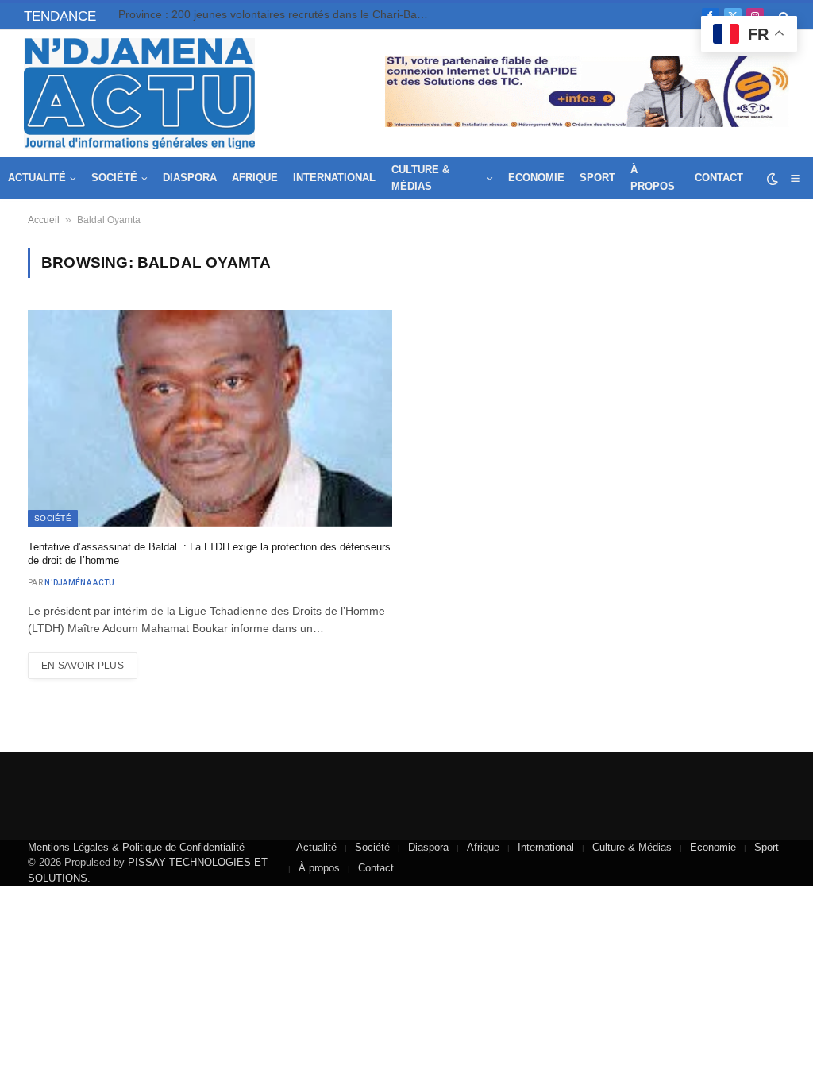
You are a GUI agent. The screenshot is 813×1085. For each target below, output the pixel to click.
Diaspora (190, 177)
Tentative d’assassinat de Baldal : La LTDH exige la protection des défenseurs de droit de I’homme (209, 554)
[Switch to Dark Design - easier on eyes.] (772, 178)
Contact (719, 177)
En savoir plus (82, 665)
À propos (652, 177)
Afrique (255, 177)
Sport (597, 177)
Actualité (37, 177)
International (334, 177)
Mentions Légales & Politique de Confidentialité (136, 847)
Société (114, 177)
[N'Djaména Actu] (139, 93)
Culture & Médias (420, 177)
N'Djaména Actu (79, 582)
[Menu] (795, 178)
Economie (536, 177)
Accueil (44, 220)
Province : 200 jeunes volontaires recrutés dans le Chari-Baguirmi (277, 14)
